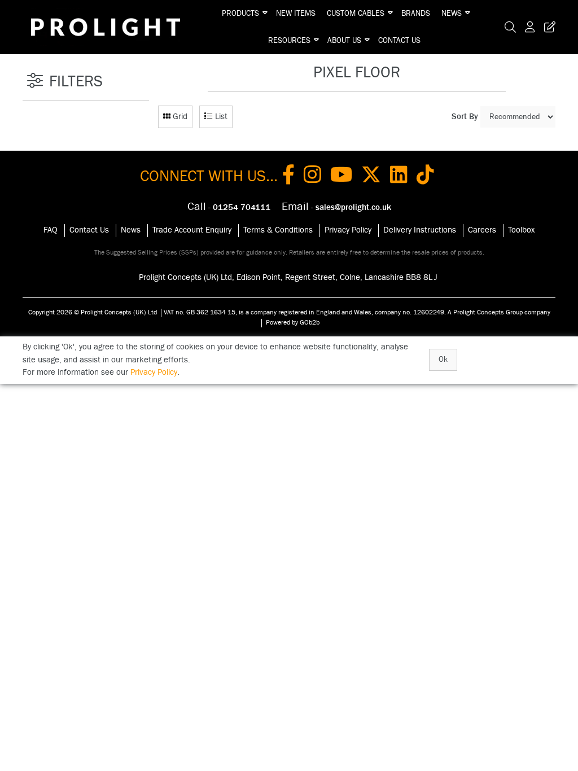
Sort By (465, 116)
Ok (443, 359)
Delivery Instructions (419, 230)
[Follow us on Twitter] (371, 177)
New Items (296, 13)
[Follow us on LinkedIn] (399, 177)
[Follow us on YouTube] (341, 177)
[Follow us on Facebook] (288, 177)
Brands (415, 13)
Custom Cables (355, 13)
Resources (289, 40)
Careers (482, 230)
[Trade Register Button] (547, 27)
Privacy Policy (348, 230)
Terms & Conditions (278, 230)
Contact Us (399, 40)
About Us (344, 40)
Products (240, 13)
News (451, 13)
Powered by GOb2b (292, 322)
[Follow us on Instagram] (312, 177)
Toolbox (521, 230)
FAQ (50, 230)
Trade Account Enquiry (191, 230)
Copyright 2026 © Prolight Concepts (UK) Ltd (92, 312)
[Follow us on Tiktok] (425, 177)
